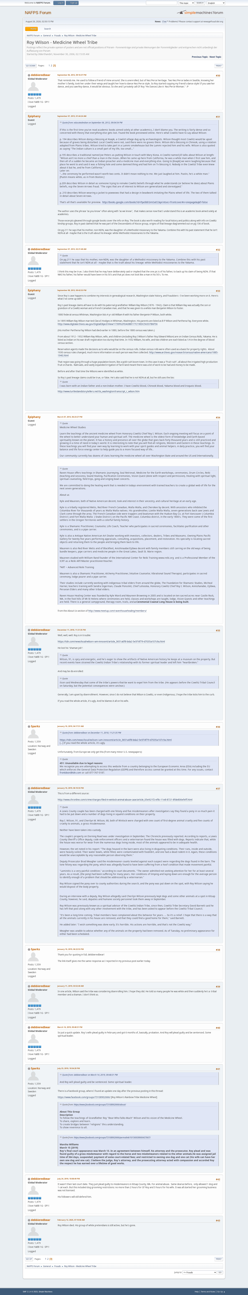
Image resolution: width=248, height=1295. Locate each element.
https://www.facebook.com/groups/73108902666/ (84, 1097)
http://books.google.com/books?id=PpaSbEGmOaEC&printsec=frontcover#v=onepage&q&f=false (155, 202)
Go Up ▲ (221, 1291)
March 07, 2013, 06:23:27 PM (69, 417)
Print (219, 65)
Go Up (29, 1259)
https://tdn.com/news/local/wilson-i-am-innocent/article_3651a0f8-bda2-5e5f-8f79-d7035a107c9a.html (111, 641)
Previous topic (200, 56)
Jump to (177, 1272)
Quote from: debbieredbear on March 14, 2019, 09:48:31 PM (90, 1074)
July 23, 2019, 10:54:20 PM (68, 1068)
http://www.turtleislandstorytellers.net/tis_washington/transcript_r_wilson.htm (99, 391)
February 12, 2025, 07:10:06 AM (71, 1220)
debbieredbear (40, 75)
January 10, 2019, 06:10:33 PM (70, 788)
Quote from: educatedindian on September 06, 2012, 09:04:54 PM (92, 122)
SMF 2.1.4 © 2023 (30, 1292)
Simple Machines (45, 1292)
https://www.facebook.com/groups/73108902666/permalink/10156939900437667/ (112, 1137)
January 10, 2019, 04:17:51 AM (70, 726)
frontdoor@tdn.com (70, 772)
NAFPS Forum (38, 12)
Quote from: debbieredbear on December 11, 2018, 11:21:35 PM (91, 732)
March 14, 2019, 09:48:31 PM (69, 1027)
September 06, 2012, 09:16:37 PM (71, 75)
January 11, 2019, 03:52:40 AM (70, 986)
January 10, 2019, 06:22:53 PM (70, 949)
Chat (164, 21)
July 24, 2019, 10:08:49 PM (68, 1178)
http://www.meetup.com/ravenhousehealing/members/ (117, 610)
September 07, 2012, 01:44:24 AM (71, 116)
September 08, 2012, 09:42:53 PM (71, 290)
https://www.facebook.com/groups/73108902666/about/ (100, 1104)
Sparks (35, 726)
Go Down (30, 65)
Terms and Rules (208, 1291)
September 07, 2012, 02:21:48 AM (71, 249)
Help (197, 1291)
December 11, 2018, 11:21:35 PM (71, 630)
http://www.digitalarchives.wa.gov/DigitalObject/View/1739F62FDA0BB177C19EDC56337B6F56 (108, 324)
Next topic (215, 56)
